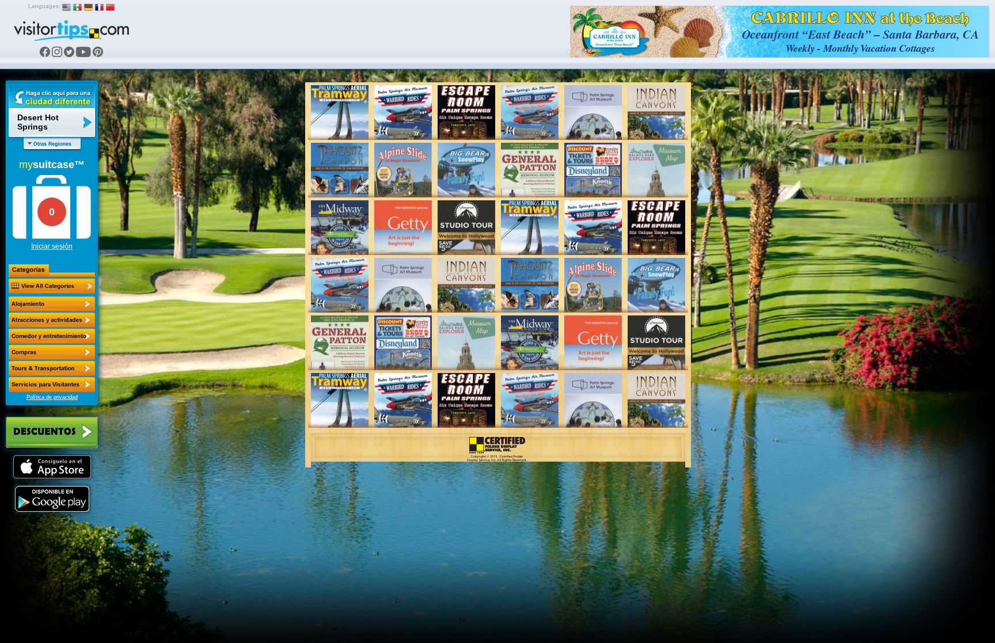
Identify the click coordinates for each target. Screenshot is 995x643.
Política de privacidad (52, 397)
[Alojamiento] (52, 303)
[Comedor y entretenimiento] (52, 336)
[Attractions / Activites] (52, 320)
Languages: (44, 6)
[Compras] (52, 352)
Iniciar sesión (52, 246)
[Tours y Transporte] (52, 368)
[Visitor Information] (52, 384)
